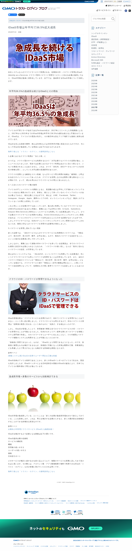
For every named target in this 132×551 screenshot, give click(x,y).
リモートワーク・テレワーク (103, 51)
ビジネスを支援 (44, 546)
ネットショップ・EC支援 (33, 546)
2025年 (94, 83)
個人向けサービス (99, 546)
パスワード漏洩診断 (61, 500)
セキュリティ (96, 54)
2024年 (94, 86)
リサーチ (72, 546)
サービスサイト (104, 10)
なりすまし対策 (91, 503)
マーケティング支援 (62, 546)
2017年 (18, 20)
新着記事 (12, 20)
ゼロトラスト (96, 66)
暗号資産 (91, 546)
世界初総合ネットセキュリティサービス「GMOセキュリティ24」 (39, 500)
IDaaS (94, 36)
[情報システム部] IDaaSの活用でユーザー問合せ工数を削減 (32, 356)
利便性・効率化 (97, 48)
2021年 (94, 95)
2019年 (94, 101)
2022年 (94, 92)
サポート (118, 10)
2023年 (94, 89)
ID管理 (94, 45)
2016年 (94, 110)
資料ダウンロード (114, 5)
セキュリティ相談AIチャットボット (88, 500)
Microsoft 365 (97, 60)
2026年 (94, 80)
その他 (107, 546)
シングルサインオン (99, 33)
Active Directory (98, 57)
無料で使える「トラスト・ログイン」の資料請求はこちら (31, 151)
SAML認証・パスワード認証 (103, 63)
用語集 (128, 5)
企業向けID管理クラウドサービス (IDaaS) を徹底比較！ (31, 429)
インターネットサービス (19, 546)
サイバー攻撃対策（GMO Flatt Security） (75, 503)
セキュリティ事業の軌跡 (102, 502)
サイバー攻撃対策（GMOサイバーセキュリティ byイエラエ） (49, 503)
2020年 (94, 98)
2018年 (94, 104)
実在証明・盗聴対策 (28, 503)
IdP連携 (94, 69)
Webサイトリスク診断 (73, 500)
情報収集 (78, 546)
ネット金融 (84, 546)
